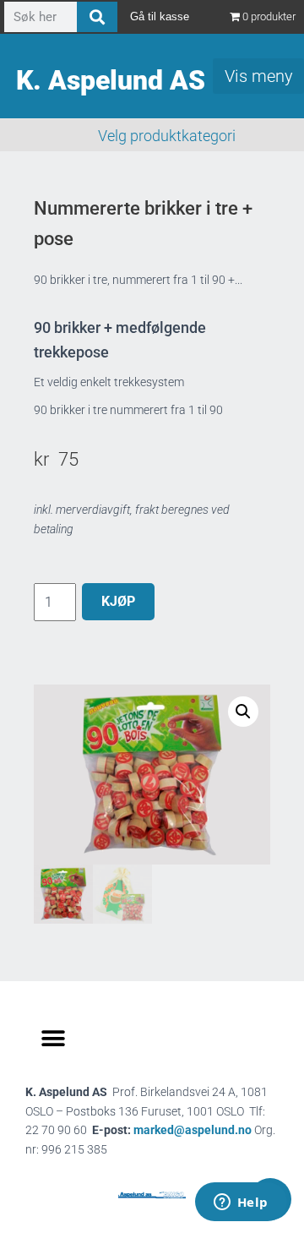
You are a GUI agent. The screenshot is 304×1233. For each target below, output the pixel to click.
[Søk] (97, 17)
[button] (243, 711)
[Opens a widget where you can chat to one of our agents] (240, 1203)
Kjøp (118, 601)
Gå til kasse (159, 16)
